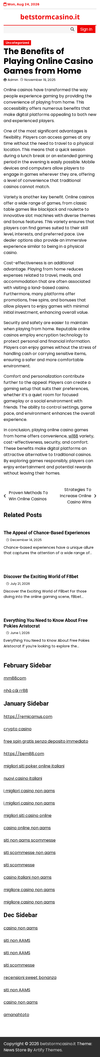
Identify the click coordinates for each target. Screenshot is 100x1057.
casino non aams (21, 928)
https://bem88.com (24, 754)
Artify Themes (47, 1050)
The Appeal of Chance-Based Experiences (47, 532)
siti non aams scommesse (30, 840)
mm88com (15, 678)
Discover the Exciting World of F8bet (41, 576)
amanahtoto (16, 1015)
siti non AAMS (17, 940)
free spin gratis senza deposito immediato (46, 741)
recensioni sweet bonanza (30, 977)
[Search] (72, 29)
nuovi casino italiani (23, 778)
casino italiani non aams (28, 877)
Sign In (86, 29)
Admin (13, 80)
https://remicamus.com (28, 717)
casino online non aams (27, 828)
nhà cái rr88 (16, 691)
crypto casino (18, 729)
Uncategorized (17, 43)
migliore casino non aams (29, 890)
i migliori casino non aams (29, 791)
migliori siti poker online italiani (34, 766)
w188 (73, 436)
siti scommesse (19, 865)
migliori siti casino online (28, 815)
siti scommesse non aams (30, 853)
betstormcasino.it (50, 16)
